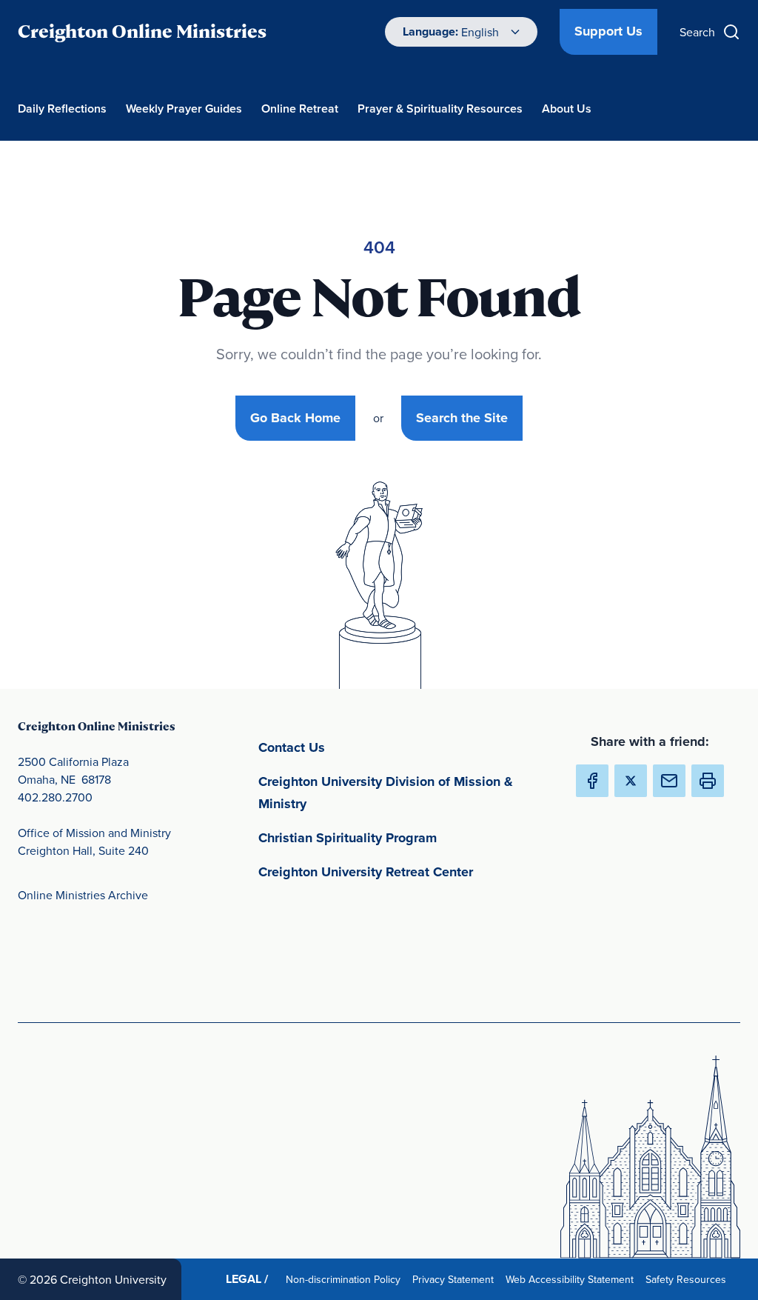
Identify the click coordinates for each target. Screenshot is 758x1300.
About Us (566, 108)
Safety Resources (688, 1279)
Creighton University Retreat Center (409, 871)
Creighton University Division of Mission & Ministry (385, 792)
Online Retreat (299, 108)
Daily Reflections (62, 108)
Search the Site (462, 417)
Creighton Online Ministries (142, 31)
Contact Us (360, 747)
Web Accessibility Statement (573, 1279)
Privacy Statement (456, 1279)
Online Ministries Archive (83, 895)
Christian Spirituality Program (409, 837)
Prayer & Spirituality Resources (440, 108)
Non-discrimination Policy (346, 1279)
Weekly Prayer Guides (184, 108)
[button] (707, 780)
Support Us (608, 31)
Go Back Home (295, 417)
